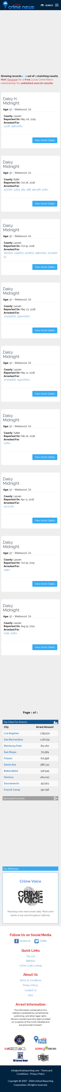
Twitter (43, 941)
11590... (7, 569)
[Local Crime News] (40, 1039)
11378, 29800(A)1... (14, 126)
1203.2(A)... (9, 506)
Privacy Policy (30, 985)
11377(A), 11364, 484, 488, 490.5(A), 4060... (26, 189)
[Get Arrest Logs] (15, 1048)
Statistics (30, 961)
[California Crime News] (45, 1048)
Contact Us (31, 990)
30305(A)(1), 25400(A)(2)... (17, 316)
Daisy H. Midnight (11, 101)
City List (30, 956)
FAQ (30, 995)
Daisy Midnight (11, 164)
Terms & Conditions (30, 980)
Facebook (24, 941)
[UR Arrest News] (20, 1056)
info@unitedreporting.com (25, 1070)
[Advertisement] (30, 42)
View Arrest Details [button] (45, 140)
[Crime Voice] (43, 1056)
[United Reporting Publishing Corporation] (19, 1039)
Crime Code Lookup (30, 965)
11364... (8, 443)
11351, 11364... (11, 633)
